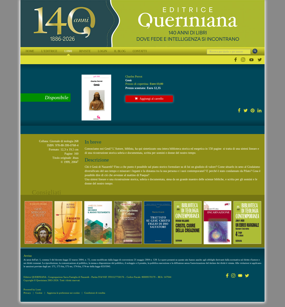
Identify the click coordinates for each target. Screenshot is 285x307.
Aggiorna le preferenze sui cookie (63, 293)
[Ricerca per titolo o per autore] (254, 51)
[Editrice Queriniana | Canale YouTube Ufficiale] (251, 59)
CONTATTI (140, 51)
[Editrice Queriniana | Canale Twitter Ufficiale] (259, 59)
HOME (30, 51)
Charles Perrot (133, 76)
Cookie (38, 293)
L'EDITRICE (49, 51)
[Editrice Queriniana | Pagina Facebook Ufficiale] (235, 59)
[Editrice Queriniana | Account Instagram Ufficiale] (243, 59)
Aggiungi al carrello (151, 98)
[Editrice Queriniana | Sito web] (142, 23)
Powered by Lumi (32, 289)
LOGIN (102, 51)
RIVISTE (85, 51)
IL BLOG (120, 51)
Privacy (27, 293)
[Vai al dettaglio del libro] (38, 222)
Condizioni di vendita (94, 293)
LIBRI (68, 51)
